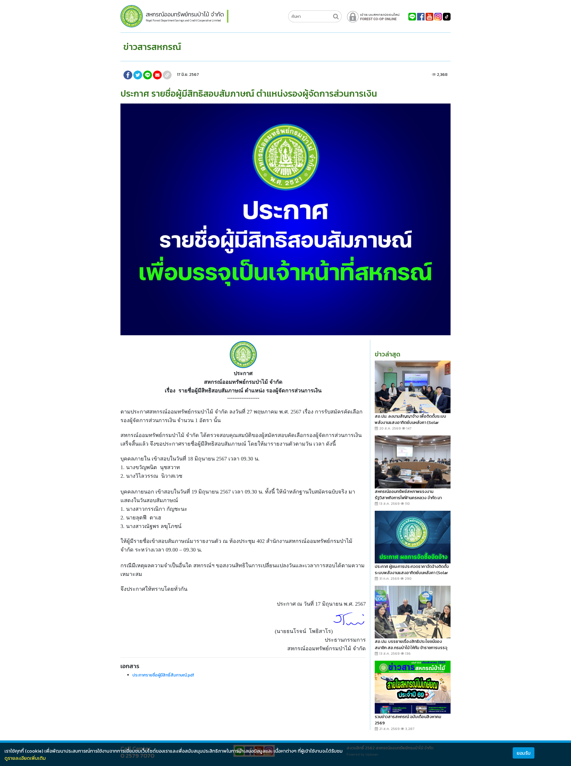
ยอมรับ (524, 752)
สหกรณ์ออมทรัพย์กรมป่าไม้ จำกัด (185, 14)
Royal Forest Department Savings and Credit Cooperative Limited (183, 20)
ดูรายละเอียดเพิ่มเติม (25, 758)
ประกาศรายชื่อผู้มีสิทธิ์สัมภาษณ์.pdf (163, 675)
